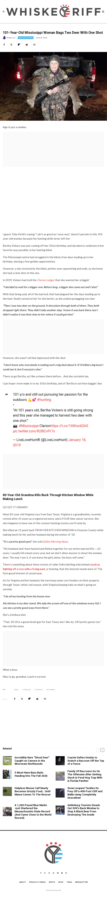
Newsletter (81, 882)
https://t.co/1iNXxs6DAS (69, 426)
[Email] (34, 45)
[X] (45, 873)
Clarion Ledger (46, 280)
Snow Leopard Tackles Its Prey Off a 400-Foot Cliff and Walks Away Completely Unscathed (84, 793)
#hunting (44, 400)
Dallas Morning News (55, 541)
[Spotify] (58, 873)
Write (52, 882)
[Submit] (27, 45)
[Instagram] (49, 873)
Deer (16, 689)
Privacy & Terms (37, 882)
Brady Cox (11, 38)
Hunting (39, 689)
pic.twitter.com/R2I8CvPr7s (34, 431)
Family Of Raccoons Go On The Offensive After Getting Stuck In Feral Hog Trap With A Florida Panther (84, 776)
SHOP (60, 882)
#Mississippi (29, 426)
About (22, 882)
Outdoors (51, 689)
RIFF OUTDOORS (25, 38)
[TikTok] (53, 873)
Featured (27, 689)
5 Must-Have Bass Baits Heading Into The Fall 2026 (31, 774)
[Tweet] (11, 45)
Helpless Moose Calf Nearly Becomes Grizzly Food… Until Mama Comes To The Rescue (33, 791)
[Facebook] (41, 873)
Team (69, 882)
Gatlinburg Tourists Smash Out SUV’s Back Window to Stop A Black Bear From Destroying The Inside (83, 810)
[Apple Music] (62, 873)
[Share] (4, 45)
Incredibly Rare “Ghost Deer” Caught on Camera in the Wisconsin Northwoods (32, 761)
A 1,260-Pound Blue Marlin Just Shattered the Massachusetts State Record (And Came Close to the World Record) (33, 811)
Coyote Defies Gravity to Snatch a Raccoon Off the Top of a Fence (85, 761)
